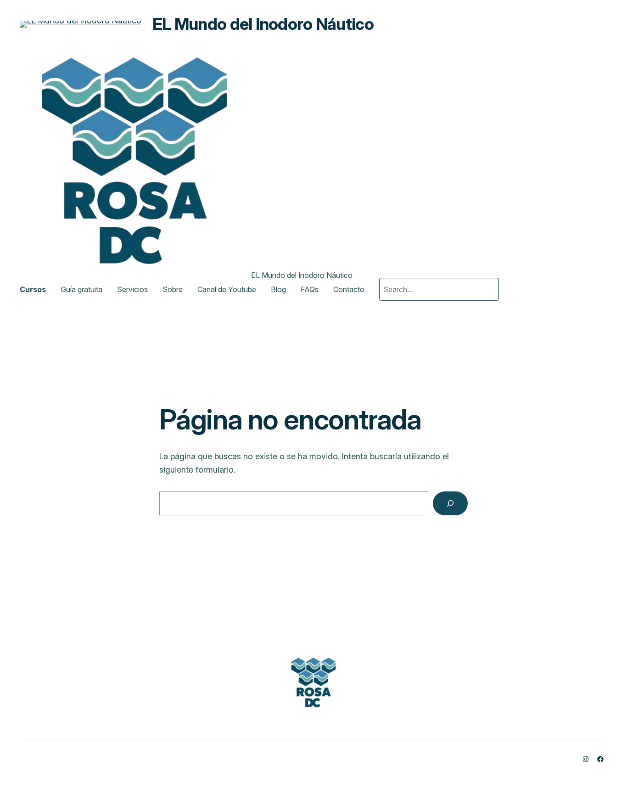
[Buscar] (450, 503)
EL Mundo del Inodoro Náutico (263, 24)
